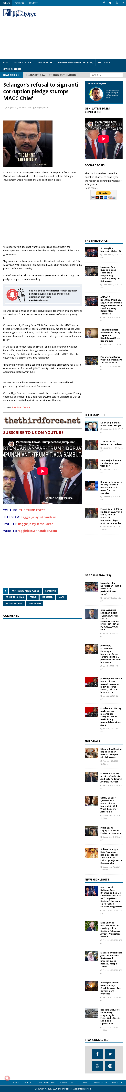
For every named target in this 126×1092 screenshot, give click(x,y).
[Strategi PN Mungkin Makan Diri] (91, 252)
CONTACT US (118, 1082)
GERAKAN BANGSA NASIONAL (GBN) (75, 62)
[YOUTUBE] (117, 3)
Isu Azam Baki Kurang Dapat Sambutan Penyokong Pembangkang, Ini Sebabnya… (110, 274)
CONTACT (33, 3)
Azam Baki (50, 591)
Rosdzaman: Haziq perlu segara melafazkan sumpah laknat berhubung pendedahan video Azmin (110, 716)
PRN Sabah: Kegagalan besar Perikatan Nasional (110, 830)
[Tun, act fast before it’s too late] (91, 445)
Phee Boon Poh (14, 603)
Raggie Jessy (41, 107)
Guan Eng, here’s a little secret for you (111, 424)
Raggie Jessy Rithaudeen (38, 517)
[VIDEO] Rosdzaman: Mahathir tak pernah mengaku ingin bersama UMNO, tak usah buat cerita (111, 685)
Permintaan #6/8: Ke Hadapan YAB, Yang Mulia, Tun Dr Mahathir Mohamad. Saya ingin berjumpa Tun (111, 516)
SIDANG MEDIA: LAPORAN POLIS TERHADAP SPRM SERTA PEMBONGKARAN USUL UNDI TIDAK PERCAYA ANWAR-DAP (109, 620)
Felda (33, 597)
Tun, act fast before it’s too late (111, 443)
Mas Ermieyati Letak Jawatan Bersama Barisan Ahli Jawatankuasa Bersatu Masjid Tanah (111, 959)
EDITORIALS (104, 62)
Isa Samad (47, 597)
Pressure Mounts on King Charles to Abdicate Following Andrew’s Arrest (111, 777)
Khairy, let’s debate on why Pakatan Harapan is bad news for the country (111, 488)
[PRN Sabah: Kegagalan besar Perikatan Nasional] (91, 831)
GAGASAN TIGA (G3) (98, 575)
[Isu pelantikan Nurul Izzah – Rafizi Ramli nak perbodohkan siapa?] (91, 586)
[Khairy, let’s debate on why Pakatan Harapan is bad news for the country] (91, 486)
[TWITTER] (110, 3)
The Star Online (21, 407)
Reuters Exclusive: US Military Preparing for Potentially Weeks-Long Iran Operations (110, 1016)
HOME (5, 62)
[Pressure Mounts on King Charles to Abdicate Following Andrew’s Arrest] (91, 777)
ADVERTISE (19, 3)
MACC (61, 597)
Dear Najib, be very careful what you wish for (110, 463)
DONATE (6, 3)
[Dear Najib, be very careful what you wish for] (91, 464)
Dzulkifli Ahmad (15, 597)
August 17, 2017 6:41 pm (19, 107)
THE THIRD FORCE (22, 62)
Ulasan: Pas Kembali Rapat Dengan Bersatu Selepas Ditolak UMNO (111, 753)
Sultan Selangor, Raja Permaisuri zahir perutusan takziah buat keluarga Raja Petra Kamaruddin (111, 856)
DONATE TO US (66, 1082)
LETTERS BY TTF (44, 62)
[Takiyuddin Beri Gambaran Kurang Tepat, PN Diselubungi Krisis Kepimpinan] (91, 333)
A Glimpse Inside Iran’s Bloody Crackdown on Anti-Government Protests (111, 988)
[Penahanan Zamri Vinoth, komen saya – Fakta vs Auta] (91, 360)
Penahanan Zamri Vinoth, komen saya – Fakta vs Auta (111, 359)
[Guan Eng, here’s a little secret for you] (91, 426)
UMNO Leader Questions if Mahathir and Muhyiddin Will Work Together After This (108, 804)
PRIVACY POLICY (100, 1082)
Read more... (91, 188)
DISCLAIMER (83, 1082)
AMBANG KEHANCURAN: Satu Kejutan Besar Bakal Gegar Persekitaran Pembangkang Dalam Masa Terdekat (111, 305)
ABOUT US (27, 1082)
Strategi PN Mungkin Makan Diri (111, 249)
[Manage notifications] (7, 1078)
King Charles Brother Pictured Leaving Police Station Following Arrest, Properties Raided (110, 929)
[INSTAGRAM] (123, 3)
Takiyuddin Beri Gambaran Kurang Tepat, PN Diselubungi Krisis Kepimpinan (110, 335)
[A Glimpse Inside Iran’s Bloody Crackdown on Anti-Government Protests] (91, 986)
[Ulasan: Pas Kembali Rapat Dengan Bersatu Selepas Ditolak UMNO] (91, 753)
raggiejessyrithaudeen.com (37, 531)
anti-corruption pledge (25, 591)
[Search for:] (106, 74)
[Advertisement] (86, 32)
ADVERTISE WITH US (46, 1082)
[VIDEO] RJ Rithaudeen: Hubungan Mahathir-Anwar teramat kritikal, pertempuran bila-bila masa (110, 654)
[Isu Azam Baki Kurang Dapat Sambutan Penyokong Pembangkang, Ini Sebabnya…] (91, 271)
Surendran (34, 603)
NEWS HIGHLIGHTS (12, 69)
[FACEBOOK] (104, 3)
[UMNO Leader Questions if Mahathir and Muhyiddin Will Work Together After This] (91, 801)
